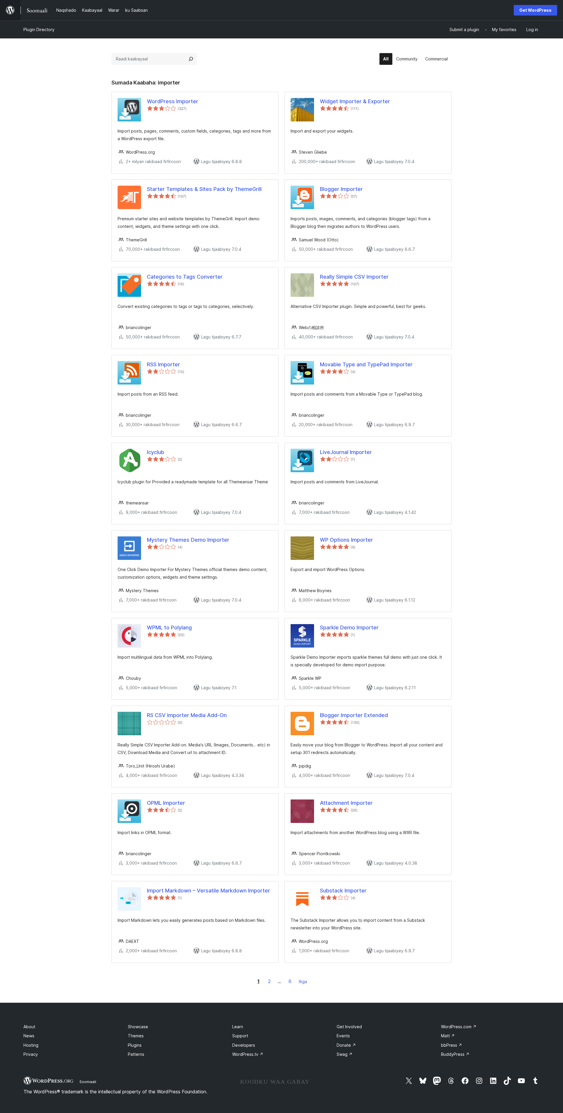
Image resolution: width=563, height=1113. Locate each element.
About (29, 1026)
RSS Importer (163, 364)
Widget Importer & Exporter (355, 101)
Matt (448, 1035)
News (28, 1035)
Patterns (136, 1054)
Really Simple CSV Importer (354, 277)
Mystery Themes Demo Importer (188, 540)
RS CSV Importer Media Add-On (187, 715)
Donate (346, 1045)
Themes (136, 1035)
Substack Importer (343, 890)
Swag (344, 1054)
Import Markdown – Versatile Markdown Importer (208, 890)
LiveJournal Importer (346, 452)
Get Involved (349, 1026)
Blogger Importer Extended (354, 715)
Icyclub (155, 452)
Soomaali (87, 1081)
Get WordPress (535, 10)
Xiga (303, 981)
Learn (237, 1026)
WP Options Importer (346, 540)
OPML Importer (166, 803)
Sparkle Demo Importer (349, 627)
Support (240, 1035)
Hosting (30, 1045)
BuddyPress (455, 1054)
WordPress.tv (247, 1054)
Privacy (30, 1054)
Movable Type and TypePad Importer (366, 364)
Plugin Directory (39, 29)
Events (343, 1035)
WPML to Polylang (169, 627)
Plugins (135, 1045)
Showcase (138, 1026)
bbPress (451, 1045)
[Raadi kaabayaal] (191, 59)
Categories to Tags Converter (185, 277)
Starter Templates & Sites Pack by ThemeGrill (204, 189)
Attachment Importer (346, 803)
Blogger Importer (341, 189)
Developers (243, 1045)
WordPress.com (458, 1026)
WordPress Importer (172, 101)
